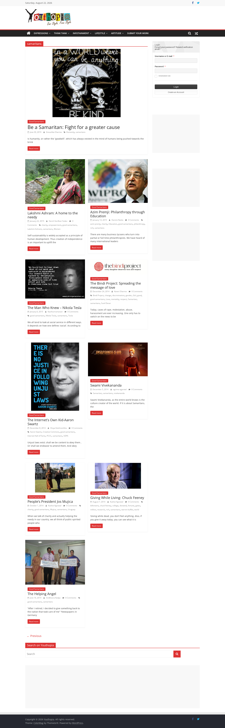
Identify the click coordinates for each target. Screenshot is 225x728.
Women (57, 229)
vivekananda (119, 393)
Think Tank (60, 33)
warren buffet (127, 509)
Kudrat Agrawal (55, 505)
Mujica (53, 509)
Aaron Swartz (36, 432)
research (101, 509)
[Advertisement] (176, 134)
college (115, 505)
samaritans (80, 132)
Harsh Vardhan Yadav (58, 221)
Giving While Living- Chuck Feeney (117, 497)
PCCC (49, 436)
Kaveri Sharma (120, 291)
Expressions (41, 33)
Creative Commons (51, 432)
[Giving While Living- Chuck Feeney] (118, 464)
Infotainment (81, 33)
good (139, 295)
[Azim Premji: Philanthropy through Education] (118, 161)
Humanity (70, 132)
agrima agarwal (120, 389)
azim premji (95, 224)
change (108, 295)
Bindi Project (98, 295)
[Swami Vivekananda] (118, 344)
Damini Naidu (118, 220)
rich (92, 228)
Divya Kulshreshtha (58, 428)
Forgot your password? (165, 47)
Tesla (70, 315)
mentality (115, 299)
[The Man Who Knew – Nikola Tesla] (55, 261)
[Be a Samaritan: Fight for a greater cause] (86, 50)
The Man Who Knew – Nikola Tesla (54, 307)
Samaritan (132, 299)
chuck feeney (105, 505)
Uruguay (71, 509)
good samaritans (69, 225)
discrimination (118, 295)
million (93, 509)
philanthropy (139, 224)
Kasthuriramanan (55, 311)
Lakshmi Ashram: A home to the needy (53, 215)
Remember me (165, 76)
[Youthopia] (28, 33)
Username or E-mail (163, 56)
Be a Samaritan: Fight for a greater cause (74, 127)
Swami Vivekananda (106, 385)
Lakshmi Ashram (35, 229)
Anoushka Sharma (54, 132)
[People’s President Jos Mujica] (55, 464)
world (136, 509)
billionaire (94, 505)
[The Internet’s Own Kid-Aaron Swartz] (55, 344)
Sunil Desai (106, 303)
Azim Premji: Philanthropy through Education (117, 214)
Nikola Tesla (51, 315)
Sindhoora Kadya (53, 597)
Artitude (116, 33)
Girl (134, 295)
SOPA (66, 436)
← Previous (34, 636)
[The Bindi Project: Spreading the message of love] (118, 261)
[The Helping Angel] (55, 541)
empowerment (55, 225)
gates (137, 505)
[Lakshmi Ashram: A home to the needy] (55, 161)
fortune (131, 505)
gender (129, 295)
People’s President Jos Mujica (50, 501)
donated (123, 505)
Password (159, 66)
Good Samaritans (36, 121)
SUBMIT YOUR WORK (138, 33)
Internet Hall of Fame (36, 436)
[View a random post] (196, 33)
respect (123, 299)
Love (108, 299)
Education (113, 224)
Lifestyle (100, 33)
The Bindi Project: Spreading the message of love (115, 285)
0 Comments (133, 220)
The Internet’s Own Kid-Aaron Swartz (51, 422)
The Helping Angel (42, 593)
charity (44, 225)
